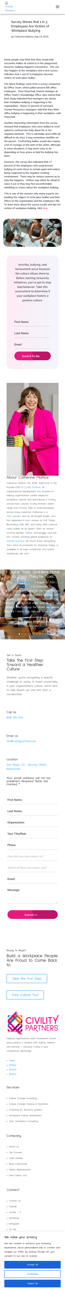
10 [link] (45, 634)
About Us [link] (14, 1147)
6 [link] (34, 634)
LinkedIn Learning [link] (15, 541)
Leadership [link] (24, 586)
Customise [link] (32, 1274)
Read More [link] (32, 621)
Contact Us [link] (15, 1201)
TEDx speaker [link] (14, 516)
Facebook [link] (14, 1218)
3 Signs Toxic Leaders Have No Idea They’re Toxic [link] (32, 574)
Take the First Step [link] (27, 978)
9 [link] (43, 634)
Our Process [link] (15, 1152)
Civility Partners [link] (32, 487)
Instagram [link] (14, 1224)
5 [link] (31, 634)
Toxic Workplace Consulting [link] (23, 1121)
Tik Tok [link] (12, 1229)
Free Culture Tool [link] (25, 995)
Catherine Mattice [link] (23, 36)
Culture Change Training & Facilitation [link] (28, 1104)
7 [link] (37, 634)
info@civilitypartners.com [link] (21, 741)
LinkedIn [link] (13, 1206)
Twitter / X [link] (15, 1212)
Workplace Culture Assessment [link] (25, 1115)
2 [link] (22, 634)
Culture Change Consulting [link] (23, 1098)
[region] (32, 1261)
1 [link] (19, 634)
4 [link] (28, 634)
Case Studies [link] (16, 1158)
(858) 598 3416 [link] (15, 717)
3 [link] (25, 634)
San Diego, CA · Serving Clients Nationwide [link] (26, 766)
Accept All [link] (32, 1265)
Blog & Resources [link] (18, 1164)
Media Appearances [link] (20, 1169)
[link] (15, 7)
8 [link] (40, 634)
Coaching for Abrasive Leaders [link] (25, 1110)
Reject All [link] (32, 1283)
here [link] (45, 208)
